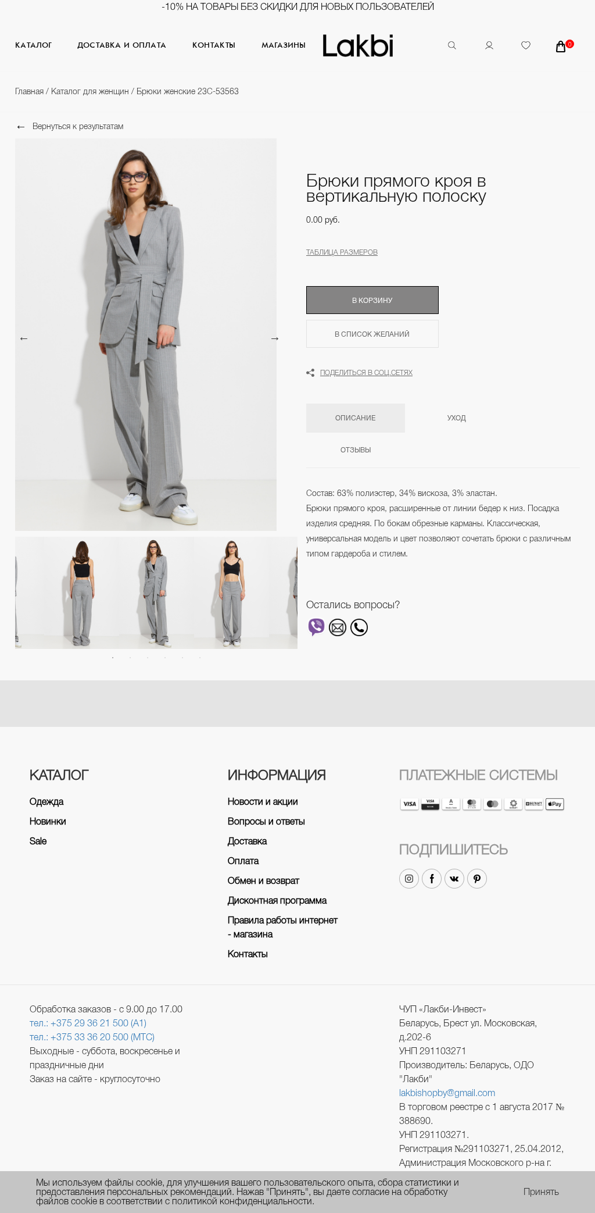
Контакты (213, 45)
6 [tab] (200, 657)
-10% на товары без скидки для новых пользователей (298, 7)
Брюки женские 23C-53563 (188, 91)
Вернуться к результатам (78, 126)
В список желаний (372, 334)
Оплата (243, 861)
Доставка (247, 841)
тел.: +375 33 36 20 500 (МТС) (92, 1037)
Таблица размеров (342, 252)
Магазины (283, 45)
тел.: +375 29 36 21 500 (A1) (88, 1023)
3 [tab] (147, 657)
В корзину (372, 301)
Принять (541, 1192)
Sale (38, 841)
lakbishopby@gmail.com (447, 1093)
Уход (456, 418)
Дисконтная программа (277, 900)
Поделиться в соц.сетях (366, 373)
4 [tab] (165, 657)
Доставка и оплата (121, 45)
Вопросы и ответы (266, 821)
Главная (30, 91)
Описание (355, 418)
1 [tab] (113, 657)
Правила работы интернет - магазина (283, 927)
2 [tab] (130, 657)
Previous (24, 337)
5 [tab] (182, 657)
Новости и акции (263, 802)
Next (275, 337)
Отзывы (355, 450)
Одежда (46, 802)
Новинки (48, 821)
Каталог (33, 45)
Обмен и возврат (263, 881)
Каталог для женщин (91, 91)
